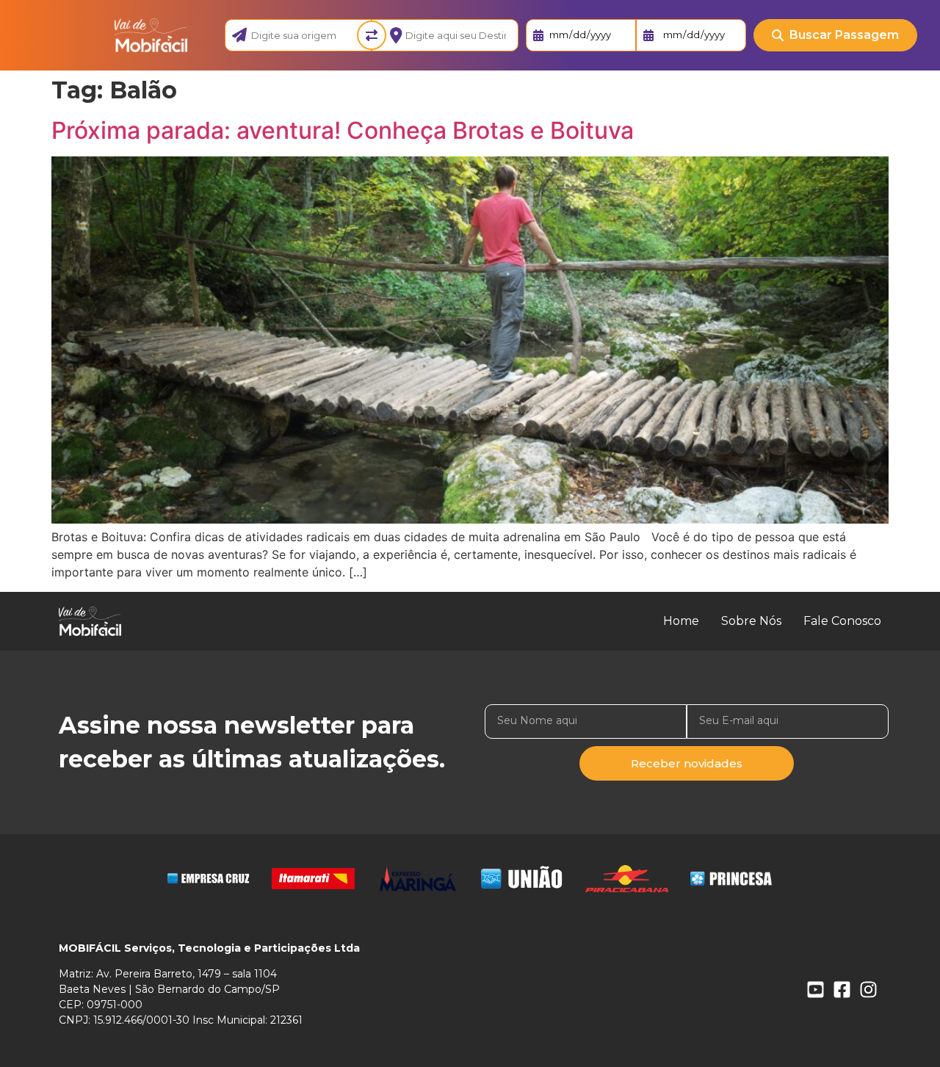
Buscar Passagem (844, 35)
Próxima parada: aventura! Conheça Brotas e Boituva (342, 130)
